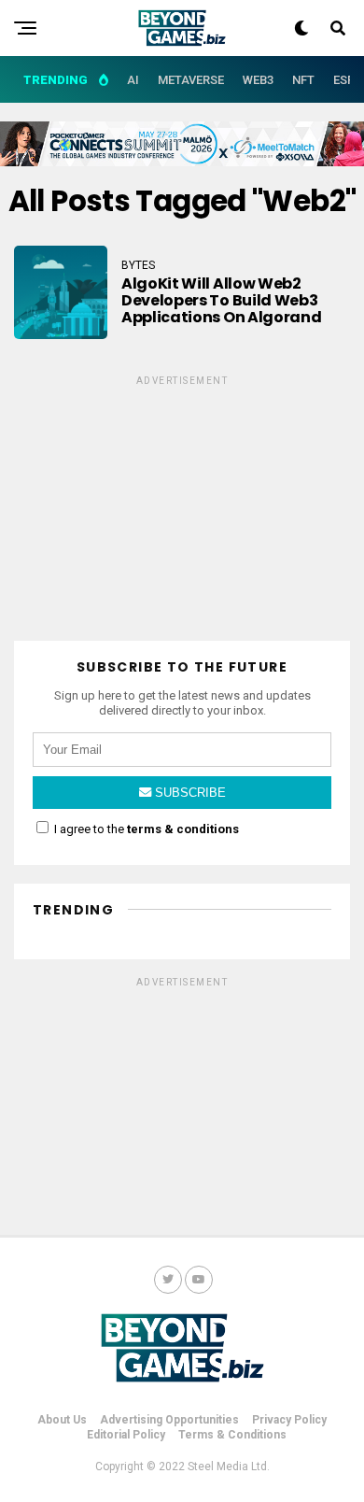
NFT (303, 80)
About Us (62, 1419)
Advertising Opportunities (169, 1419)
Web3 (258, 80)
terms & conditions (183, 829)
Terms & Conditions (232, 1434)
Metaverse (191, 80)
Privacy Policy (289, 1419)
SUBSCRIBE (188, 793)
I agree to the (145, 829)
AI (133, 80)
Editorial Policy (126, 1434)
